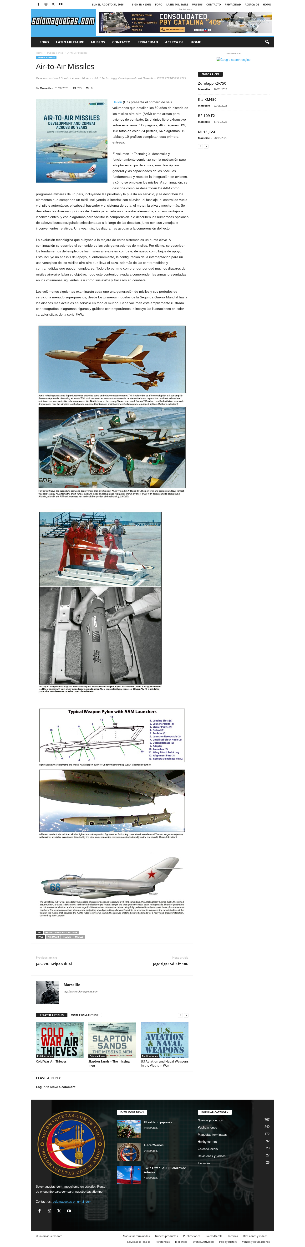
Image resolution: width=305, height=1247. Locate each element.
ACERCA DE (252, 4)
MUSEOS (197, 4)
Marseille (46, 88)
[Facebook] (38, 4)
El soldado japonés (158, 1122)
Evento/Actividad (203, 1241)
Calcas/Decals (208, 1149)
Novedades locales (138, 1241)
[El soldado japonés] (129, 1129)
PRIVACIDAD (233, 4)
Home (267, 4)
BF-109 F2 (206, 115)
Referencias (163, 1241)
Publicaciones (55, 52)
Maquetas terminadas (213, 1134)
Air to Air (53, 936)
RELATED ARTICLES (52, 1015)
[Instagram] (46, 4)
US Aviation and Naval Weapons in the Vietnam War (164, 1063)
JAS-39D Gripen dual (54, 963)
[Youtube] (61, 4)
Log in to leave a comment (55, 1087)
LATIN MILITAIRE (177, 4)
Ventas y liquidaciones (256, 1241)
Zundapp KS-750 (212, 83)
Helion (117, 102)
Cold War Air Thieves (51, 1061)
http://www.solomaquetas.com (81, 991)
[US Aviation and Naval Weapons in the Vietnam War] (164, 1040)
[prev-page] (180, 1015)
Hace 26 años (153, 1145)
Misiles (79, 936)
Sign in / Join (141, 4)
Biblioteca (181, 1241)
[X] (53, 4)
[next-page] (186, 1015)
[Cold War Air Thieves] (60, 1040)
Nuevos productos (210, 1120)
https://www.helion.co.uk (61, 932)
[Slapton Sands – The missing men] (112, 1040)
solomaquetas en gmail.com (72, 1201)
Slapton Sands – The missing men (109, 1063)
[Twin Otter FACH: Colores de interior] (129, 1175)
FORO (159, 4)
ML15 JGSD (207, 131)
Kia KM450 (207, 99)
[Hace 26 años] (129, 1152)
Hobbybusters (207, 1142)
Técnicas (204, 1163)
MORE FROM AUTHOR (84, 1015)
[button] (267, 42)
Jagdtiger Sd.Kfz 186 (170, 963)
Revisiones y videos (212, 1156)
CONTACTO (213, 4)
